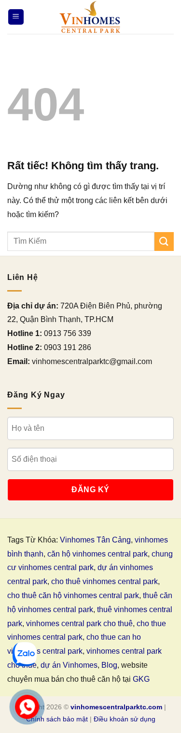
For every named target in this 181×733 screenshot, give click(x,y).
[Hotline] (27, 707)
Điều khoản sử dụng (124, 719)
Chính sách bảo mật (57, 719)
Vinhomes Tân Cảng (95, 540)
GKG (141, 679)
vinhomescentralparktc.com (116, 707)
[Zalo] (24, 654)
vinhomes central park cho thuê (79, 623)
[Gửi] (164, 241)
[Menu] (16, 17)
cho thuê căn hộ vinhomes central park (73, 595)
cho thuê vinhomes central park (104, 581)
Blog (109, 665)
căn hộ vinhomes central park (97, 554)
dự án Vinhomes (69, 665)
